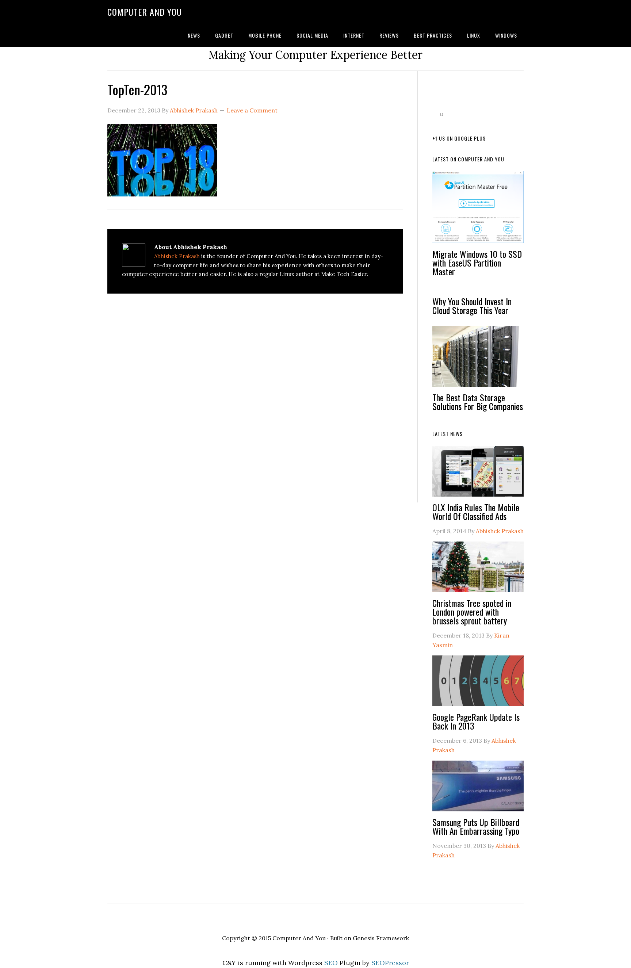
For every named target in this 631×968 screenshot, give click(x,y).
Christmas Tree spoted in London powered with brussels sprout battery (471, 611)
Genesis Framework (381, 938)
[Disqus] (255, 399)
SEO (331, 963)
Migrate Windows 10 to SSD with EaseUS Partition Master (477, 262)
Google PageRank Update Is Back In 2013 (476, 721)
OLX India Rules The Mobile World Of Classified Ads (475, 512)
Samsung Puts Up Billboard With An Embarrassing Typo (475, 826)
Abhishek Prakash (177, 256)
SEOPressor (390, 963)
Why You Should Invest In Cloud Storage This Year (472, 306)
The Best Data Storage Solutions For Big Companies (477, 402)
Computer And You (144, 11)
